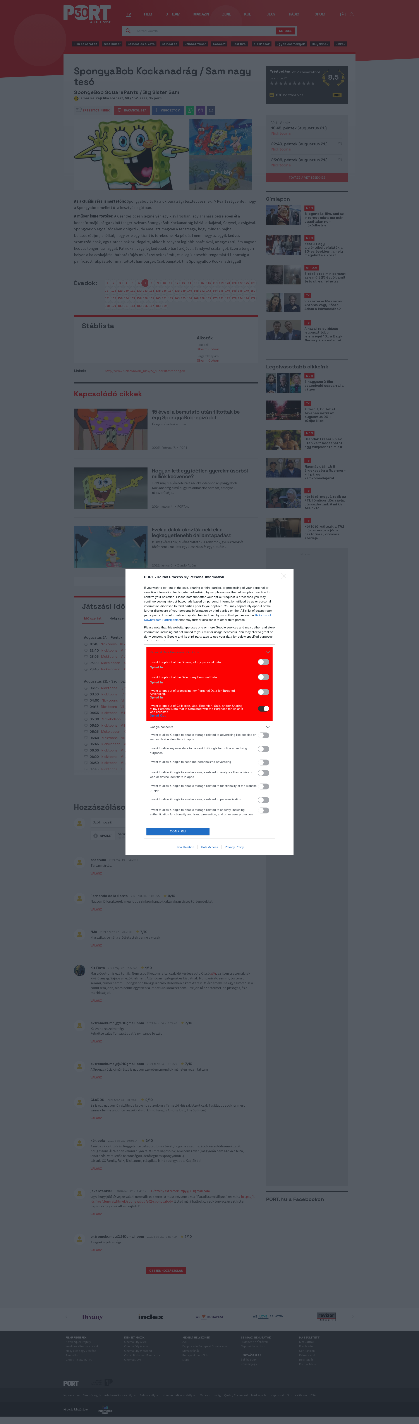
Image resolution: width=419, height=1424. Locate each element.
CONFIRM (178, 831)
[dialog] (209, 712)
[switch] (263, 662)
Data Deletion (184, 847)
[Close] (285, 577)
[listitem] (209, 652)
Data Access (209, 847)
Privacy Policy (234, 847)
